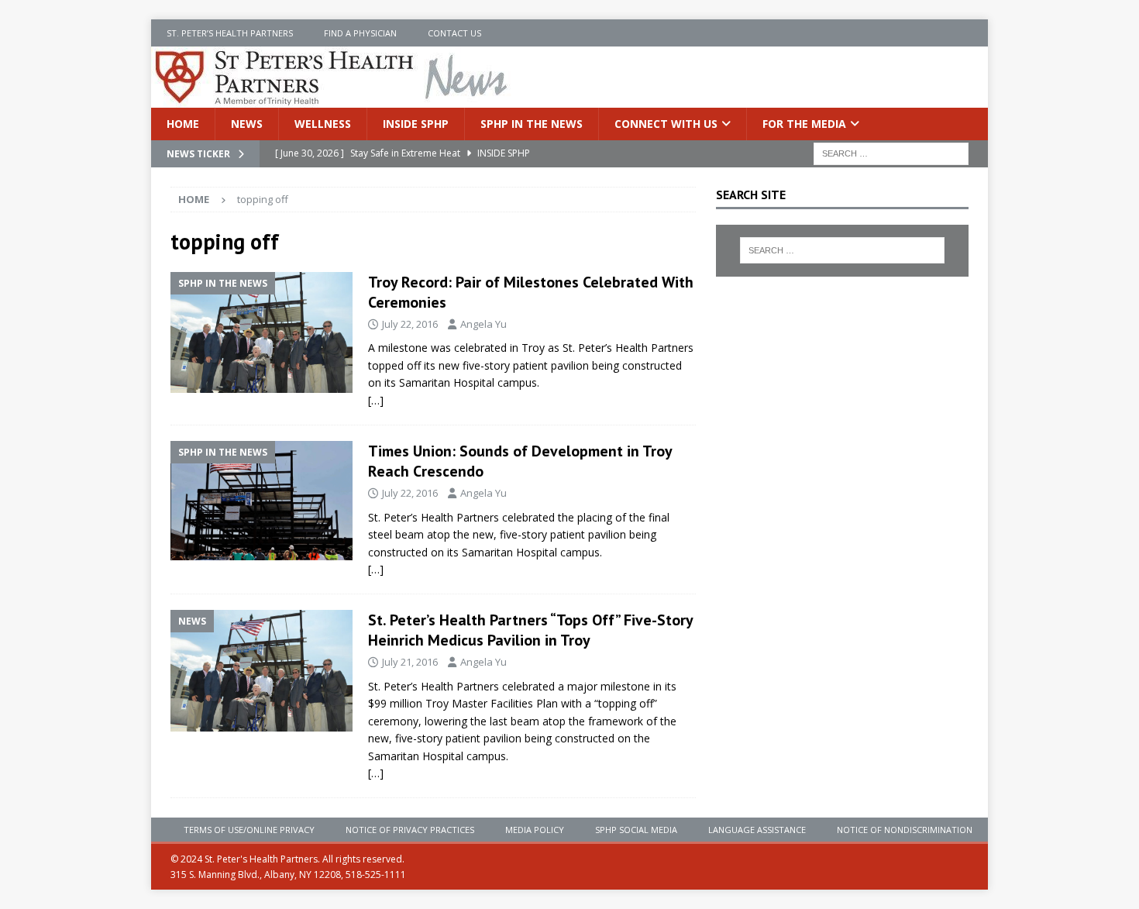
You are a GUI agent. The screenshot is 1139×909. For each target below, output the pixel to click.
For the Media (804, 123)
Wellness (322, 123)
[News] (261, 671)
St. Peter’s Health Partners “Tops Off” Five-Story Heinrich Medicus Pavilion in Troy (530, 630)
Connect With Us (665, 123)
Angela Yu (483, 324)
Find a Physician (360, 33)
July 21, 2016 (410, 662)
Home (183, 123)
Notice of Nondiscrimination (904, 829)
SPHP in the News (531, 123)
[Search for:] (891, 153)
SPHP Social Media (636, 829)
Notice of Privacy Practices (410, 829)
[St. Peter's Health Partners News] (332, 98)
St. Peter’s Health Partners (230, 33)
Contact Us (454, 33)
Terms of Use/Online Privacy (249, 829)
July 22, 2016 (410, 324)
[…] (376, 400)
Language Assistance (757, 829)
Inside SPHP (416, 123)
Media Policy (534, 829)
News (247, 123)
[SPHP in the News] (261, 333)
